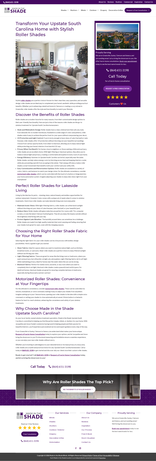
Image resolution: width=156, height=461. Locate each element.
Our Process (87, 430)
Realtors (119, 2)
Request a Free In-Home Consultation (30, 334)
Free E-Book (87, 434)
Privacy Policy (87, 455)
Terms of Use (97, 455)
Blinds (52, 418)
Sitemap (116, 455)
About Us (102, 2)
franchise (102, 458)
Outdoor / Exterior (56, 430)
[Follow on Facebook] (76, 448)
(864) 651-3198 (28, 350)
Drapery (52, 434)
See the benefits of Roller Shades (77, 389)
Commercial (128, 2)
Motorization (54, 442)
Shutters (52, 426)
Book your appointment (128, 61)
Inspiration (138, 2)
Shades (18, 40)
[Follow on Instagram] (80, 448)
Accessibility (107, 455)
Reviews (111, 2)
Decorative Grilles (56, 438)
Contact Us (148, 2)
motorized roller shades (26, 174)
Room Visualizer (88, 438)
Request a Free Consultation (117, 88)
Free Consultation (29, 434)
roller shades (26, 100)
